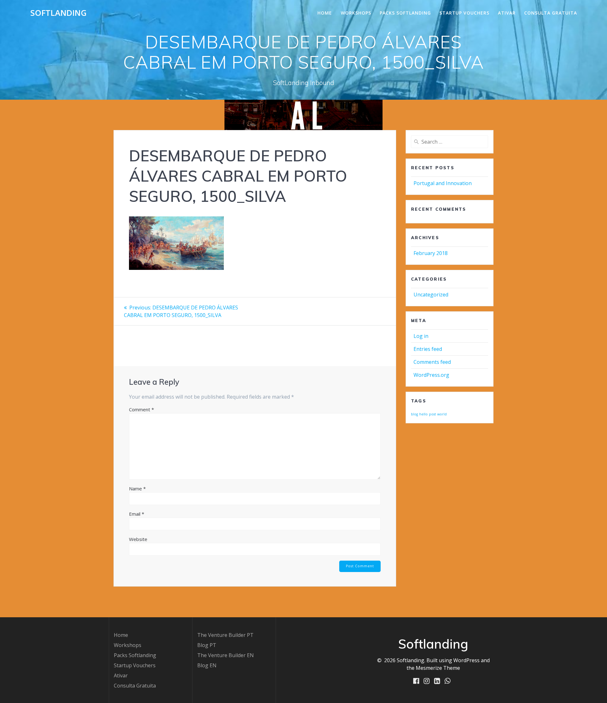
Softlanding (58, 13)
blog (414, 414)
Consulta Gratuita (550, 13)
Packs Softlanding (405, 13)
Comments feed (432, 361)
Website (138, 539)
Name (137, 488)
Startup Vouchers (464, 13)
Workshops (356, 13)
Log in (421, 336)
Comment (141, 409)
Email (136, 514)
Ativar (507, 13)
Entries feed (428, 348)
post (432, 414)
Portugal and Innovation (443, 183)
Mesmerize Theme (438, 667)
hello (423, 414)
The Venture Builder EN (225, 655)
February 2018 (431, 253)
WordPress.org (431, 374)
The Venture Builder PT (225, 634)
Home (324, 13)
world (442, 414)
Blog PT (206, 645)
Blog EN (207, 665)
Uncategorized (431, 294)
